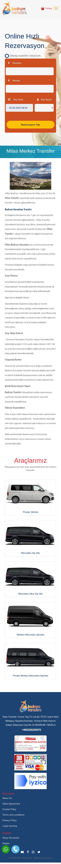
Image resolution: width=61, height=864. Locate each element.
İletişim (6, 843)
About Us (7, 798)
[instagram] (33, 852)
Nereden (16, 63)
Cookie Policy (9, 809)
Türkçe (48, 8)
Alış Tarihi (18, 99)
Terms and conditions (13, 814)
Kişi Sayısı (46, 99)
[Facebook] (28, 852)
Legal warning (9, 826)
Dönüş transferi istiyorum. (24, 55)
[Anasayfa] (14, 8)
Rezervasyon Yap (30, 124)
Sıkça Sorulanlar (10, 837)
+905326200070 (31, 729)
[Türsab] (30, 743)
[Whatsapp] (6, 849)
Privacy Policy (9, 820)
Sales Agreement (11, 803)
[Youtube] (22, 852)
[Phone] (15, 849)
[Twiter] (39, 852)
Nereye (16, 80)
